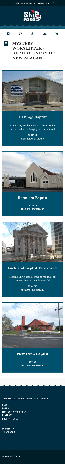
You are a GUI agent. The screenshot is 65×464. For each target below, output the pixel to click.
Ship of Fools (32, 15)
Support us (43, 3)
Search (54, 3)
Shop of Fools (59, 33)
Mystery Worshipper (35, 33)
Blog (9, 33)
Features (47, 33)
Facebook (9, 432)
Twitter (9, 428)
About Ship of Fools (25, 3)
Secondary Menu (60, 3)
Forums (22, 33)
